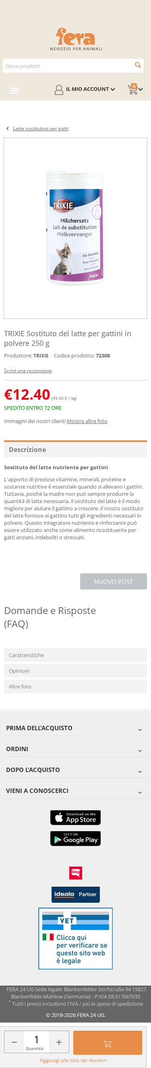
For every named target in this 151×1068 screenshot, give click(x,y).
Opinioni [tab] (19, 670)
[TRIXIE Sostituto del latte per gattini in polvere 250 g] (75, 228)
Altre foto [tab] (20, 686)
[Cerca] (138, 65)
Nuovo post (113, 581)
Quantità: (35, 1048)
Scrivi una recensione (28, 370)
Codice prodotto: (74, 355)
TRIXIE (41, 355)
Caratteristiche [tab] (26, 655)
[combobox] (73, 66)
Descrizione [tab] (27, 449)
